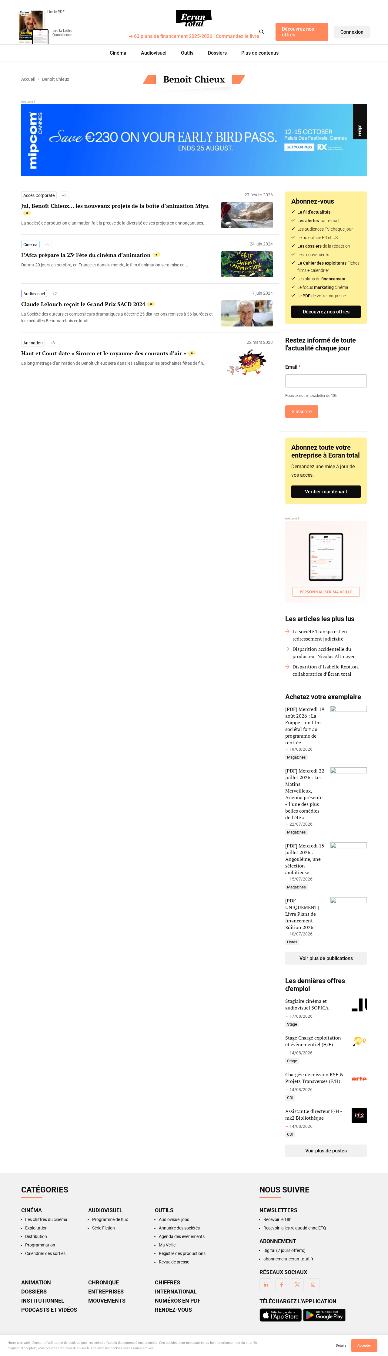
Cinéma (118, 53)
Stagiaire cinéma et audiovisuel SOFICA (307, 1004)
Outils (187, 53)
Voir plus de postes (326, 1151)
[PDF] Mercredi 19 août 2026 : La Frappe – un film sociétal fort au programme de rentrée (304, 726)
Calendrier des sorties (45, 1253)
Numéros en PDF (178, 1301)
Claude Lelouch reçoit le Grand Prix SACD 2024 (83, 304)
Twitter (297, 1284)
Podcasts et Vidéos (49, 1310)
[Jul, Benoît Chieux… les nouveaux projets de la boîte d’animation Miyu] (118, 223)
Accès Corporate (39, 195)
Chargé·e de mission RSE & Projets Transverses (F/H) (314, 1077)
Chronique (103, 1283)
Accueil (28, 79)
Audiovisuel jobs (174, 1219)
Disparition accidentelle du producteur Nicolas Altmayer (324, 653)
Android (324, 1315)
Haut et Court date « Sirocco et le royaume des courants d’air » (103, 353)
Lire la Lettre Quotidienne (62, 33)
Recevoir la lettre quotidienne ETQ (294, 1228)
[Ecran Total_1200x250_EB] (194, 140)
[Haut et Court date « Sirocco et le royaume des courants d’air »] (118, 363)
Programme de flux (110, 1219)
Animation (33, 342)
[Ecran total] (194, 18)
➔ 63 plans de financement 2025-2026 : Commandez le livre (194, 36)
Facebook (281, 1284)
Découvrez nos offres (298, 32)
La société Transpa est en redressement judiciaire (320, 635)
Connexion (351, 32)
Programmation (40, 1245)
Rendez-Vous (173, 1310)
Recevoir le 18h (277, 1219)
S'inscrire (302, 411)
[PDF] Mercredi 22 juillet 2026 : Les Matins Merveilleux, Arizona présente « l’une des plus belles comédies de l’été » (304, 794)
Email (293, 367)
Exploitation (36, 1228)
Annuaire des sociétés (179, 1228)
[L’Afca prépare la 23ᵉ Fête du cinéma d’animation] (118, 265)
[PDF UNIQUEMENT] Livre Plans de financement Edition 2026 (302, 914)
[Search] (261, 31)
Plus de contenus (260, 53)
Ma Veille (167, 1245)
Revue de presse (174, 1262)
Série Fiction (103, 1228)
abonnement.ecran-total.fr (288, 1258)
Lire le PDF (56, 12)
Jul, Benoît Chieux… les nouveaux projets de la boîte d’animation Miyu (115, 205)
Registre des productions (182, 1253)
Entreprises (106, 1292)
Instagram (313, 1284)
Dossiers (217, 53)
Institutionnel (42, 1301)
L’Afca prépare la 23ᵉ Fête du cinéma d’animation (86, 255)
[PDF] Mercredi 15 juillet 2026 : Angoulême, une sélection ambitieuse (304, 859)
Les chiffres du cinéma (46, 1219)
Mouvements (106, 1301)
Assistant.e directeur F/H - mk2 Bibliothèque (313, 1114)
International (176, 1292)
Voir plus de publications (326, 958)
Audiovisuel (153, 53)
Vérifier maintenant (326, 492)
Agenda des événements (182, 1236)
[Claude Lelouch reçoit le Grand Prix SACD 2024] (118, 317)
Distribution (36, 1236)
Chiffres (167, 1283)
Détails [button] (341, 1346)
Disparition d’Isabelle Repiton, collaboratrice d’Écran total (326, 670)
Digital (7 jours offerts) (284, 1250)
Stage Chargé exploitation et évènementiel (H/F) (313, 1041)
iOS (280, 1315)
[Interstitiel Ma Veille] (326, 562)
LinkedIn (265, 1284)
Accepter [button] (364, 1346)
